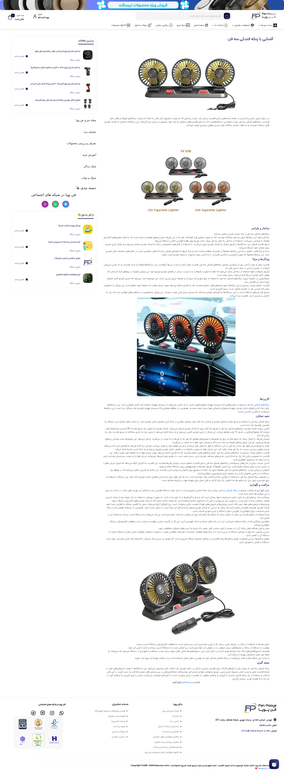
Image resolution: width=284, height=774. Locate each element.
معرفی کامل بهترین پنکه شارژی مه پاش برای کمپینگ (57, 100)
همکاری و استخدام (170, 731)
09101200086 (265, 725)
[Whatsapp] (55, 204)
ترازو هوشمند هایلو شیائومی (68, 274)
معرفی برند (90, 131)
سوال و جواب (88, 177)
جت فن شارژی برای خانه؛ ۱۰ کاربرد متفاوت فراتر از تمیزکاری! (55, 67)
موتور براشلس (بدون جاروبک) (67, 258)
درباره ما (175, 716)
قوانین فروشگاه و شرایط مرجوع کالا (110, 711)
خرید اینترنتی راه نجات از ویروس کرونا (64, 242)
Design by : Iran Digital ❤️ (266, 768)
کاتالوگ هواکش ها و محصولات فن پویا (161, 752)
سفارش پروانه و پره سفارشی (166, 742)
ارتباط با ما (219, 25)
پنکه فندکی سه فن (228, 490)
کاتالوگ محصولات (118, 25)
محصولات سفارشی (242, 25)
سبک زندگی (89, 166)
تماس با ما (174, 721)
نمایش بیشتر (19, 56)
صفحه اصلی (199, 25)
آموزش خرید (89, 154)
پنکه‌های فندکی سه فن (258, 404)
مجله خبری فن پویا (86, 120)
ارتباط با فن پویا (118, 721)
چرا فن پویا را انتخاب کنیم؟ (69, 225)
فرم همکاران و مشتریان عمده (166, 747)
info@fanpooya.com (255, 730)
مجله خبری (181, 25)
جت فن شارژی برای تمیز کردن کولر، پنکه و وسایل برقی (57, 51)
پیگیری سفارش (161, 25)
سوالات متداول (140, 25)
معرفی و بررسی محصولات (81, 143)
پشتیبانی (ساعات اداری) (168, 726)
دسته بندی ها (267, 25)
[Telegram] (65, 204)
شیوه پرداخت (119, 726)
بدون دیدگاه (75, 60)
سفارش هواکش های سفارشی (166, 736)
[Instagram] (45, 204)
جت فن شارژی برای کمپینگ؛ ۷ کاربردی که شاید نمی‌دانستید (55, 84)
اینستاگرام (188, 682)
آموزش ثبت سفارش (116, 716)
